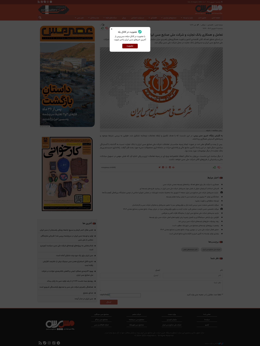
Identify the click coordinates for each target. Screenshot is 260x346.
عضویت (130, 46)
